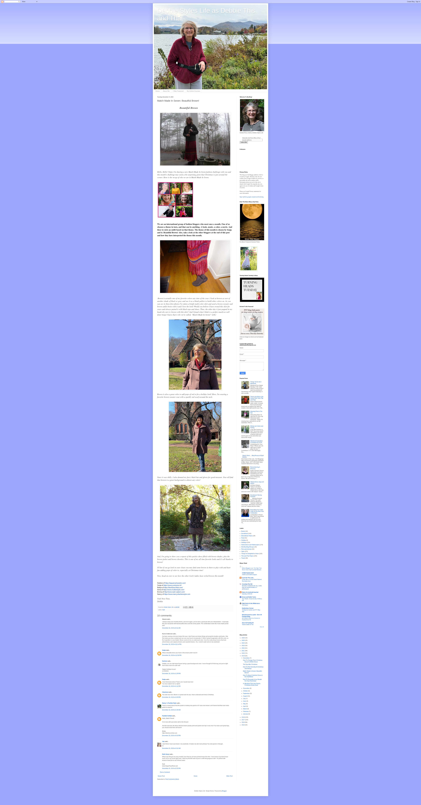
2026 (243, 638)
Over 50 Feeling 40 (248, 623)
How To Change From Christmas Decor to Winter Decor (252, 661)
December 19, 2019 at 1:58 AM (171, 710)
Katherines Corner (248, 608)
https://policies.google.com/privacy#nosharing (251, 197)
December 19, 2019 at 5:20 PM (171, 735)
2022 (243, 648)
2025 (243, 640)
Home (157, 91)
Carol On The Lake (247, 578)
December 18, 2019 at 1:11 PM (171, 686)
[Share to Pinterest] (192, 607)
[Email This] (184, 607)
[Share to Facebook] (190, 607)
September (246, 693)
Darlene (164, 661)
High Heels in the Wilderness (251, 603)
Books (243, 531)
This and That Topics (247, 556)
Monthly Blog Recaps (247, 547)
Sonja (164, 650)
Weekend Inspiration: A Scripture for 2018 (256, 441)
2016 (243, 722)
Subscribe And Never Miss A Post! (251, 138)
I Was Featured (178, 91)
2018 (243, 717)
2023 (243, 645)
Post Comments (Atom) (172, 779)
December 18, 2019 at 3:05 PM (171, 697)
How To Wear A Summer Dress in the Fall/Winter (253, 676)
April (244, 706)
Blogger (224, 791)
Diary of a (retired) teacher (250, 592)
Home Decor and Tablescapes (250, 545)
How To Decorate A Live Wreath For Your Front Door (252, 680)
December (246, 658)
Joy (163, 741)
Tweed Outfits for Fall (247, 624)
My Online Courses (193, 91)
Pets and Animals (246, 549)
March (245, 709)
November (246, 688)
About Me (166, 91)
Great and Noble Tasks (249, 597)
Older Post (229, 776)
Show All (262, 626)
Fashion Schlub (167, 716)
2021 (243, 650)
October (245, 691)
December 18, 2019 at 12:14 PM (171, 644)
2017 (243, 720)
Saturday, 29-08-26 (247, 594)
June (244, 701)
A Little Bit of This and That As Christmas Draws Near (251, 684)
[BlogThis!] (186, 607)
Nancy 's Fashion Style (169, 703)
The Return (245, 605)
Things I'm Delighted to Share (250, 553)
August (245, 696)
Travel (243, 558)
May (244, 704)
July (244, 698)
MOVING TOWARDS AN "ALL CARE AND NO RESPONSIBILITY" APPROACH (252, 587)
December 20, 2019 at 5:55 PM (171, 768)
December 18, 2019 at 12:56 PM (171, 655)
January (245, 714)
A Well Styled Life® (248, 573)
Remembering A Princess (255, 467)
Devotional (244, 533)
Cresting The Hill (247, 584)
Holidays (244, 542)
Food (242, 538)
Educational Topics (247, 536)
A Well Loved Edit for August (249, 574)
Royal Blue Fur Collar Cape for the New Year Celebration (257, 511)
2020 (243, 653)
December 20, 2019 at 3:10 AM (171, 748)
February (246, 711)
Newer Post (161, 776)
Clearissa (165, 692)
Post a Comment (165, 772)
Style (163, 609)
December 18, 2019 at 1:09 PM (171, 673)
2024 (243, 643)
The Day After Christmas (250, 664)
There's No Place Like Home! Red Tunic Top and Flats (256, 398)
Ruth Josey (165, 754)
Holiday (243, 540)
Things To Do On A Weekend (255, 382)
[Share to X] (188, 607)
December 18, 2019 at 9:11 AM (171, 628)
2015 (243, 725)
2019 (243, 656)
